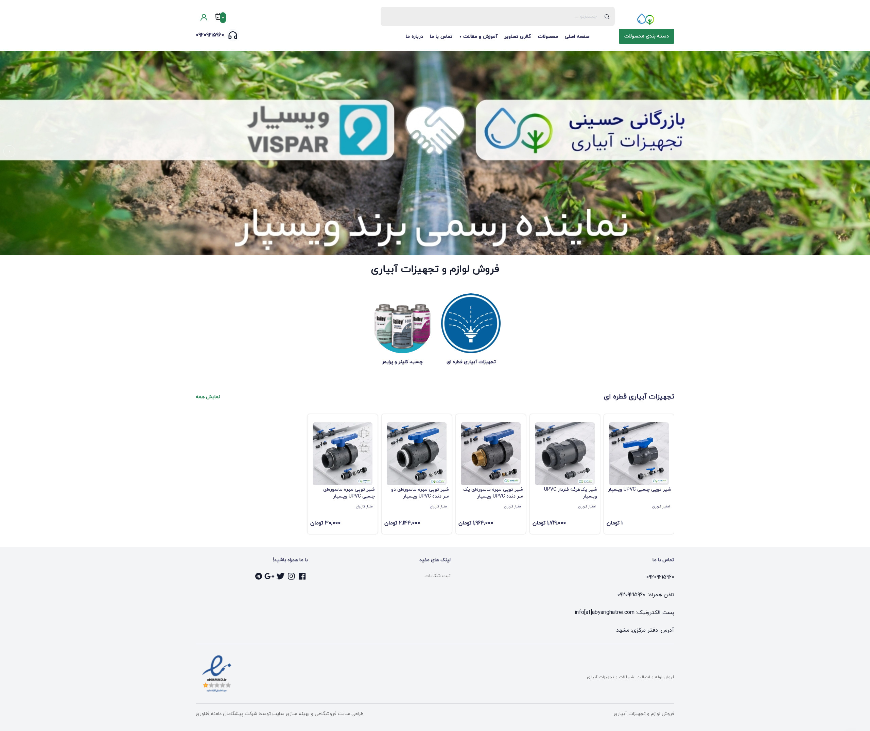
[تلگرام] (259, 576)
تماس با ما (441, 36)
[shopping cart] (218, 17)
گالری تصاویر (517, 36)
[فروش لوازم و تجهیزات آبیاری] (646, 19)
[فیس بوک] (302, 576)
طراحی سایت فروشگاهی (338, 714)
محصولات (548, 36)
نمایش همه (208, 397)
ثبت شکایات (437, 576)
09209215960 (210, 35)
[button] (861, 151)
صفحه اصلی (577, 36)
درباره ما (414, 36)
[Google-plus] (269, 576)
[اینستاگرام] (291, 576)
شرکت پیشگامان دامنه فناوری (226, 714)
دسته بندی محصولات (646, 36)
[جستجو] (607, 16)
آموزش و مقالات (480, 36)
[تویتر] (280, 576)
